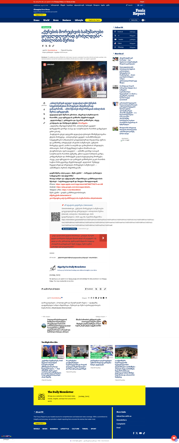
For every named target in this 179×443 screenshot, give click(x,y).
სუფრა (103, 5)
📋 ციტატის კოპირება (69, 229)
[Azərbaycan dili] (4, 436)
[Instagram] (93, 298)
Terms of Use (71, 2)
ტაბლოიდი (53, 357)
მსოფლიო (97, 5)
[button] (142, 2)
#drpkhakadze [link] (96, 198)
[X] (125, 36)
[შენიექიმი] (174, 438)
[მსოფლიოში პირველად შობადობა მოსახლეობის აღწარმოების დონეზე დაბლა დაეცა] (115, 129)
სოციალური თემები (96, 357)
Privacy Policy (59, 2)
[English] (5, 436)
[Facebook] (91, 298)
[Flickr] (103, 298)
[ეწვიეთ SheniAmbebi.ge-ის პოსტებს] (43, 298)
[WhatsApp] (125, 47)
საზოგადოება (55, 5)
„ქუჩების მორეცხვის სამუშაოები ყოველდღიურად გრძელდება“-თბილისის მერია (77, 257)
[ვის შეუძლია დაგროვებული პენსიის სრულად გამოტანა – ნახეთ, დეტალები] (101, 352)
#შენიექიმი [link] (55, 195)
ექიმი (108, 5)
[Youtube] (125, 39)
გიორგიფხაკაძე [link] (57, 198)
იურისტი (93, 353)
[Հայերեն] (2, 436)
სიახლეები (89, 5)
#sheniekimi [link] (65, 195)
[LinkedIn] (101, 298)
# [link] (70, 195)
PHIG (99, 441)
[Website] (89, 298)
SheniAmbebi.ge (52, 50)
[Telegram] (106, 298)
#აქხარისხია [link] (84, 198)
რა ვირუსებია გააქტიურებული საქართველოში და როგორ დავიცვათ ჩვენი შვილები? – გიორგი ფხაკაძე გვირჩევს (76, 365)
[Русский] (9, 436)
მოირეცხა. (83, 123)
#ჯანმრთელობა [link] (71, 198)
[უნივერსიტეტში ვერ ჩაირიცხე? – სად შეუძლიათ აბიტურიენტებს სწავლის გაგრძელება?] (115, 59)
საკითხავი (70, 5)
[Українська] (10, 436)
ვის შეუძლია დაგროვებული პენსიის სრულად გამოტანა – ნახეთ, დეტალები (101, 363)
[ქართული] (7, 436)
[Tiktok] (98, 298)
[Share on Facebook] (42, 45)
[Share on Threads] (49, 45)
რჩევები (62, 5)
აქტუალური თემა (79, 5)
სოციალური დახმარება (97, 355)
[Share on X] (46, 45)
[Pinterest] (96, 298)
